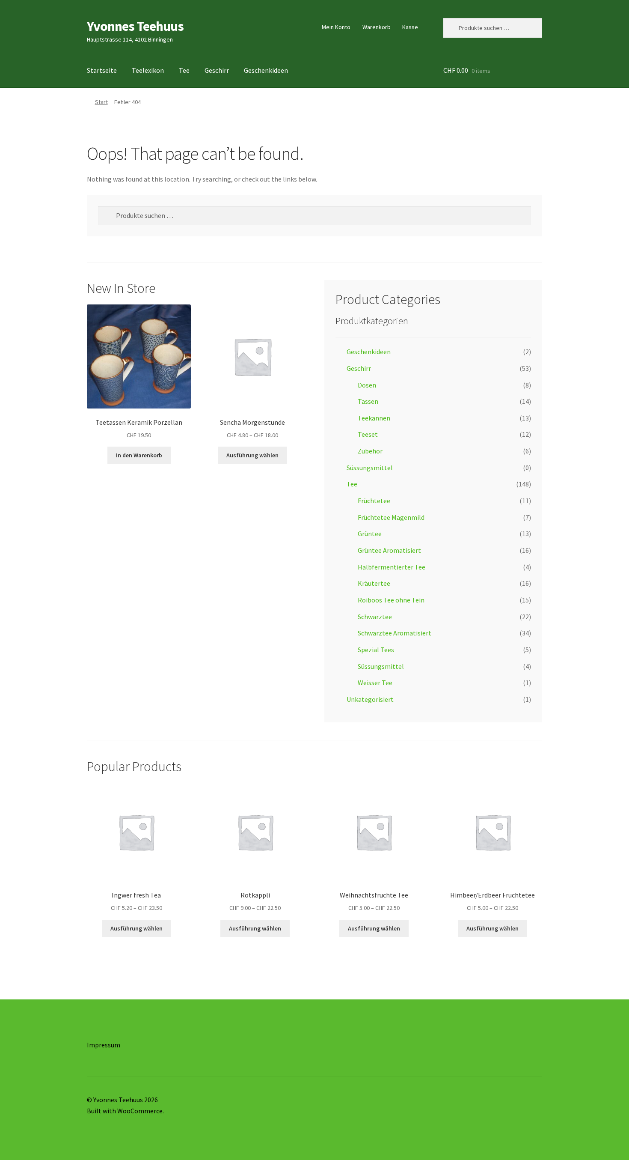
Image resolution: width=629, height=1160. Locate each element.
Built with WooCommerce (125, 1110)
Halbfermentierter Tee (391, 567)
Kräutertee (374, 583)
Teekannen (374, 418)
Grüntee (370, 533)
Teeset (368, 434)
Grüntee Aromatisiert (389, 550)
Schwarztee (375, 616)
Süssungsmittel (370, 467)
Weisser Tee (375, 682)
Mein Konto (336, 27)
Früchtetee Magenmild (391, 517)
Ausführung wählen (252, 455)
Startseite (102, 70)
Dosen (367, 385)
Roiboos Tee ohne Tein (391, 600)
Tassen (368, 401)
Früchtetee (374, 500)
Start (101, 102)
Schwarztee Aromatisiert (394, 633)
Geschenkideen (266, 70)
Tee (184, 70)
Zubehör (370, 451)
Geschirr (217, 70)
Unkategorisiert (370, 699)
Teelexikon (148, 70)
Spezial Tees (376, 649)
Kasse (410, 27)
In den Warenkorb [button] (139, 455)
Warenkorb (376, 27)
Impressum (103, 1045)
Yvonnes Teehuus (135, 26)
